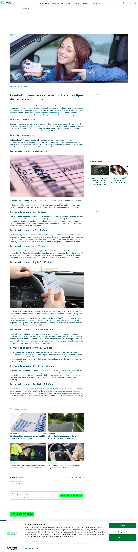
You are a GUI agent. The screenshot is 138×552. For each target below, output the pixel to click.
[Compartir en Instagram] (69, 477)
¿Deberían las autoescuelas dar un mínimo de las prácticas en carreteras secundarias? (65, 415)
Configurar (121, 532)
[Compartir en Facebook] (76, 477)
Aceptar (122, 525)
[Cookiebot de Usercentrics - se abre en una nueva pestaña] (12, 548)
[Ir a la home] (7, 2)
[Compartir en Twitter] (72, 477)
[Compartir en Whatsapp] (83, 477)
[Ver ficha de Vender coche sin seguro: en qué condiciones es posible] (119, 175)
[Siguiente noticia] (125, 176)
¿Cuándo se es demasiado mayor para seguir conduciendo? (63, 444)
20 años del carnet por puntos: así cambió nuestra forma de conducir (27, 415)
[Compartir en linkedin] (79, 477)
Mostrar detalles (30, 548)
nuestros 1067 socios (39, 527)
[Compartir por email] (65, 477)
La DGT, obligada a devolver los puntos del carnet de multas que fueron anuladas (27, 444)
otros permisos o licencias (46, 113)
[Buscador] (135, 3)
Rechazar (122, 538)
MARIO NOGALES (16, 86)
